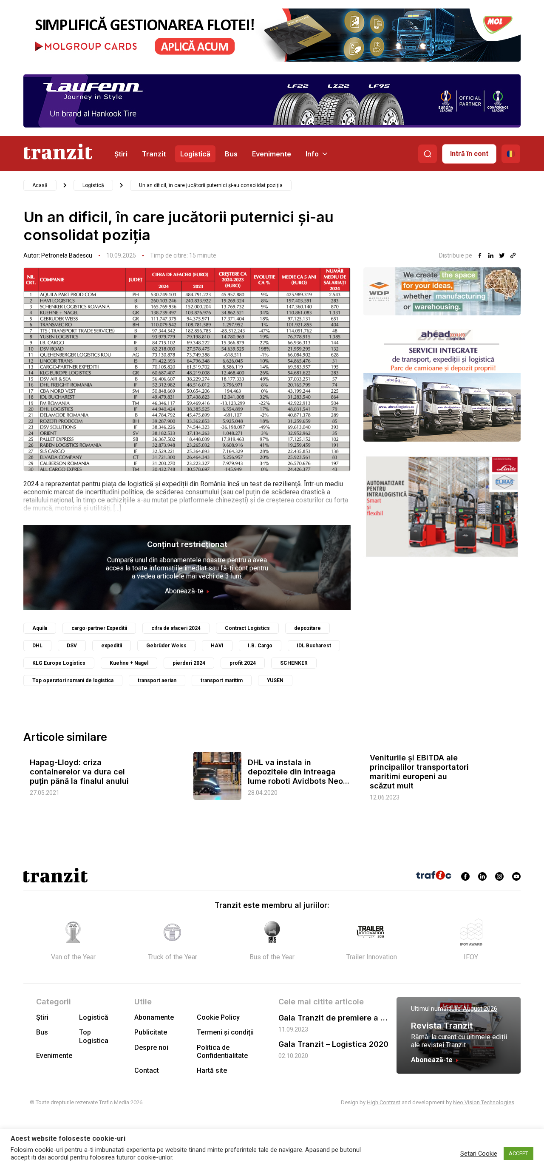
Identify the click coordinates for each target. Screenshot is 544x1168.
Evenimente (271, 154)
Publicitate (150, 1032)
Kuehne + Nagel (129, 663)
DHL (37, 646)
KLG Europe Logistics (58, 663)
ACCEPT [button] (518, 1153)
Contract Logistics (247, 628)
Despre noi (151, 1047)
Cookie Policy (218, 1017)
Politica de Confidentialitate (222, 1051)
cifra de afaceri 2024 (176, 628)
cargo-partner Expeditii (99, 628)
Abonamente (154, 1017)
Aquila (39, 628)
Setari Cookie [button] (478, 1153)
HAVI (217, 646)
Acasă (40, 185)
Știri (121, 154)
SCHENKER (294, 663)
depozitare (307, 628)
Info (312, 154)
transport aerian (157, 680)
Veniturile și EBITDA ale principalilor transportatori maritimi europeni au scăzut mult (419, 771)
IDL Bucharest (314, 646)
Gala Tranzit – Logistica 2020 (333, 1044)
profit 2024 (243, 663)
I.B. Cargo (260, 646)
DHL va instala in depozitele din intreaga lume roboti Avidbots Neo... (298, 771)
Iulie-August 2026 (473, 1008)
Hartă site (212, 1070)
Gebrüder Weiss (166, 646)
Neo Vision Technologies (483, 1102)
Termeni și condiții (225, 1032)
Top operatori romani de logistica (72, 680)
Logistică (195, 154)
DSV (72, 646)
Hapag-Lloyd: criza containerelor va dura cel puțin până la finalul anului (79, 771)
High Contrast (383, 1102)
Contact (146, 1070)
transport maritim (222, 680)
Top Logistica (93, 1036)
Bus (231, 154)
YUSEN (275, 680)
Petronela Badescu (66, 255)
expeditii (111, 646)
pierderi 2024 (189, 663)
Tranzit (154, 154)
